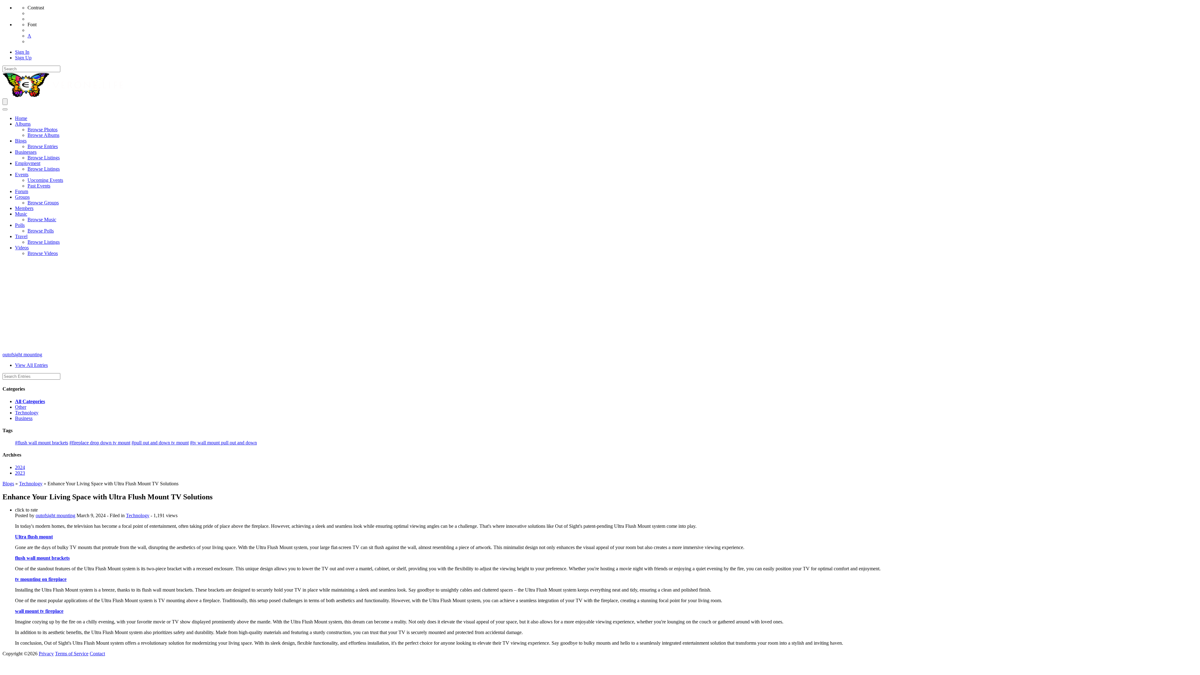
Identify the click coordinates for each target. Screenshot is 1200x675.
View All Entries (31, 365)
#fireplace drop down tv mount (99, 442)
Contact (97, 653)
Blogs (8, 483)
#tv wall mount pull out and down (223, 442)
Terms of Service (71, 653)
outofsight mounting (22, 354)
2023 (20, 473)
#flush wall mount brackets (41, 442)
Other (20, 407)
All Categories (30, 401)
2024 (20, 467)
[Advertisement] (600, 305)
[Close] (5, 109)
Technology (26, 412)
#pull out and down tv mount (160, 442)
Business (23, 418)
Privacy (46, 653)
